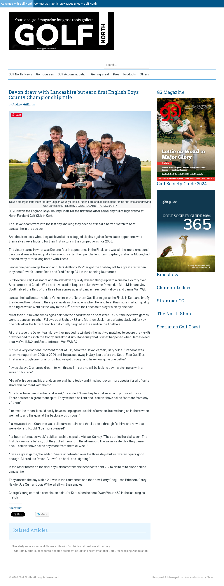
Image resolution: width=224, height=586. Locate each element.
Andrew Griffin (21, 104)
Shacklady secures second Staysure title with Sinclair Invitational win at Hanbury (60, 546)
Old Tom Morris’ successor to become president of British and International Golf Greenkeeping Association (81, 550)
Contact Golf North (46, 3)
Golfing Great (100, 74)
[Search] (145, 65)
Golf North (16, 74)
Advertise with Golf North (17, 3)
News (28, 74)
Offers (144, 74)
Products (129, 74)
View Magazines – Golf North (78, 3)
